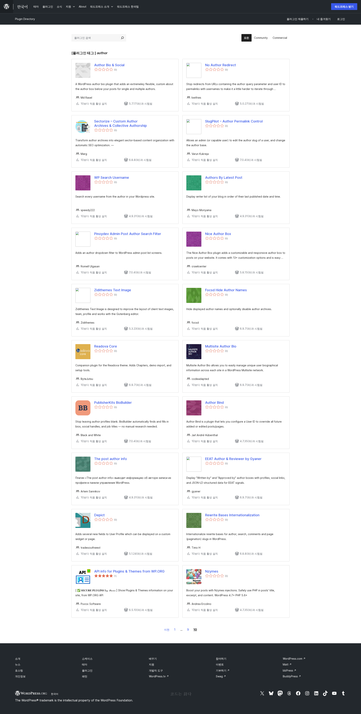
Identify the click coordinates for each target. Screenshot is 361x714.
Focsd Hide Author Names (226, 290)
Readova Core (105, 346)
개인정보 (20, 676)
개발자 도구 (156, 670)
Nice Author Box (218, 234)
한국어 (54, 693)
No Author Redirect (220, 65)
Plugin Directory (25, 19)
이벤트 (220, 664)
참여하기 (221, 658)
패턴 (84, 676)
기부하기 (223, 670)
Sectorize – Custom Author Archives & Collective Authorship (120, 123)
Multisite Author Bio (220, 346)
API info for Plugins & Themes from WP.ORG (129, 571)
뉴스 (17, 664)
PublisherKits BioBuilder (113, 403)
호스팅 (19, 670)
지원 (151, 664)
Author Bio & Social (109, 65)
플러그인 (87, 670)
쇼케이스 (87, 658)
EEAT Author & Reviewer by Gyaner (233, 459)
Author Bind (214, 403)
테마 (84, 664)
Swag (221, 676)
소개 (17, 658)
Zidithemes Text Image (112, 290)
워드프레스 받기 (344, 6)
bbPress (289, 670)
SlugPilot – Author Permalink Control (234, 121)
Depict (99, 515)
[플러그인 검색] (122, 38)
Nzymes (211, 571)
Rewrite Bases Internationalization (232, 515)
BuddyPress (292, 676)
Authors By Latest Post (223, 177)
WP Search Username (111, 177)
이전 (166, 629)
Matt (287, 664)
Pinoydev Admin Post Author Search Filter (127, 234)
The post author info (110, 459)
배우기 (153, 658)
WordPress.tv (159, 676)
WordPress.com (294, 658)
